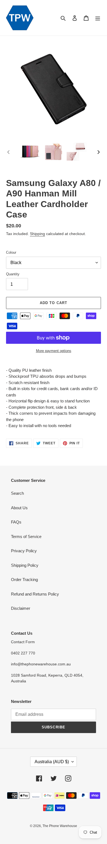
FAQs (16, 522)
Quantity (12, 274)
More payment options (53, 351)
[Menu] (97, 18)
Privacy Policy (24, 550)
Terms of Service (26, 536)
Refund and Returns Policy (35, 594)
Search (17, 493)
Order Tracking (24, 579)
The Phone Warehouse (60, 826)
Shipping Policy (24, 565)
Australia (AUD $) (52, 761)
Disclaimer (20, 608)
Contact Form (23, 642)
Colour (11, 252)
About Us (19, 507)
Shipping (37, 233)
